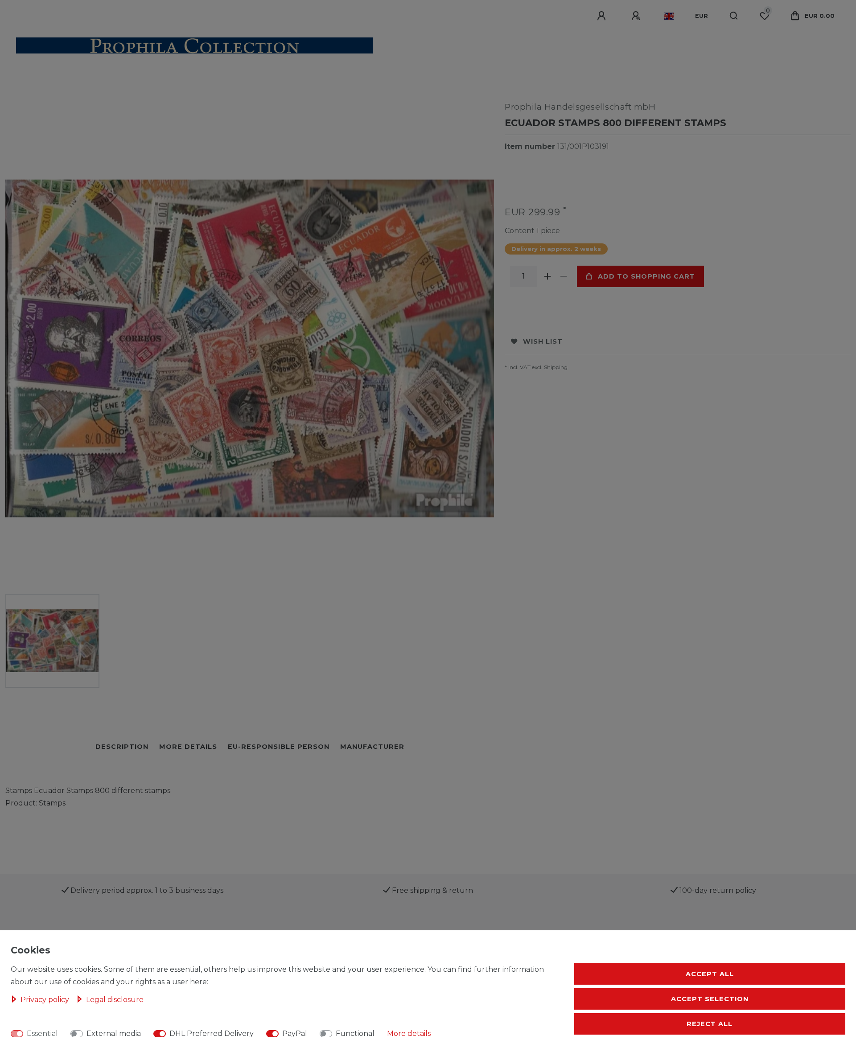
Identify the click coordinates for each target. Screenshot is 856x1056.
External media (113, 1033)
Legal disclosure (115, 999)
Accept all (710, 974)
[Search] (734, 16)
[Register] (637, 16)
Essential (42, 1033)
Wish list (543, 341)
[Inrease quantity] (547, 276)
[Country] (669, 16)
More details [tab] (188, 747)
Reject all (710, 1024)
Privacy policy (46, 999)
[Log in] (602, 16)
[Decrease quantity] (564, 276)
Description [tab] (121, 747)
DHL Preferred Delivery (211, 1033)
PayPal (294, 1033)
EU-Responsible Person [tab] (278, 747)
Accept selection (710, 999)
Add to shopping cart (646, 276)
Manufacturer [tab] (372, 747)
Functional (355, 1033)
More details (409, 1033)
